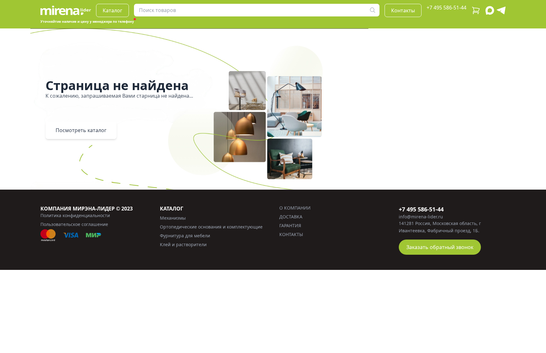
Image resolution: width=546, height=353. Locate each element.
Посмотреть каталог (81, 130)
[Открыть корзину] (475, 10)
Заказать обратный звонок (439, 247)
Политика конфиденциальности (75, 215)
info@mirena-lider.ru (421, 217)
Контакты (403, 10)
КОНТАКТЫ (291, 234)
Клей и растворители (183, 244)
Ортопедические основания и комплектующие (211, 227)
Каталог (112, 10)
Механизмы (173, 218)
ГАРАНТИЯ (290, 225)
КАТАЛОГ (171, 208)
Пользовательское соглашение (74, 224)
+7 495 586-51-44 (446, 7)
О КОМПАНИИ (295, 208)
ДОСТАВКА (290, 217)
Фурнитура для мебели (185, 236)
